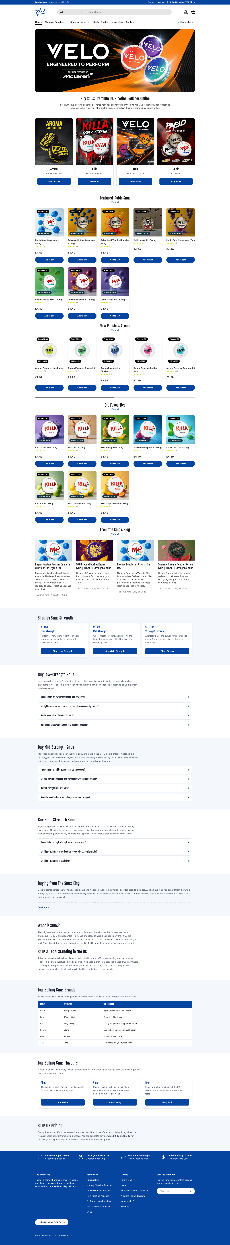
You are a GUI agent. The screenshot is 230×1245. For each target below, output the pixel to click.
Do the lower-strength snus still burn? (57, 715)
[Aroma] (54, 141)
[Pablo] (176, 141)
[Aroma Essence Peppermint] (180, 350)
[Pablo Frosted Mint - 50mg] (49, 281)
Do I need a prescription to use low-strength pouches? (64, 724)
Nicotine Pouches (54, 22)
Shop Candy (115, 1102)
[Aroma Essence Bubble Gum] (148, 350)
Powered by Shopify (60, 1235)
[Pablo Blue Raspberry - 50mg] (49, 222)
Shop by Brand (78, 22)
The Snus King (46, 1235)
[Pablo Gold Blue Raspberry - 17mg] (82, 222)
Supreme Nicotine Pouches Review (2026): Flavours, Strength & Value (175, 566)
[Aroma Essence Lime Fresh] (49, 350)
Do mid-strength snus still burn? (55, 788)
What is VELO (127, 1201)
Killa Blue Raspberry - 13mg (148, 447)
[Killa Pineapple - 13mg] (115, 429)
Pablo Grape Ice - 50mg (113, 299)
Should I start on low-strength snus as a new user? (63, 697)
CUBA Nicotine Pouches (99, 1201)
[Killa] (95, 141)
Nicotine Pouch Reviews (133, 1196)
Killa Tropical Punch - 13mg (114, 503)
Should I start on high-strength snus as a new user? (63, 842)
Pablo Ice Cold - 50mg (145, 240)
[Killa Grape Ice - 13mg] (49, 429)
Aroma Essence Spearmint (81, 368)
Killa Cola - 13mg (76, 447)
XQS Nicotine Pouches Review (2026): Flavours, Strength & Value (93, 566)
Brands (151, 2)
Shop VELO (135, 181)
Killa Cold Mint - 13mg (177, 447)
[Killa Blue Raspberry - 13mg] (148, 429)
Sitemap (125, 1206)
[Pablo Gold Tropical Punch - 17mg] (115, 222)
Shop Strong (167, 651)
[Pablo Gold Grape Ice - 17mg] (180, 222)
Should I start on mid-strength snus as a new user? (63, 769)
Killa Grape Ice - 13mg (46, 447)
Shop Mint (63, 1102)
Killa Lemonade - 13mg (79, 503)
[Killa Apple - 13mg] (49, 485)
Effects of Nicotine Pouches (134, 1190)
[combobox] (114, 12)
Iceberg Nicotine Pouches (99, 1185)
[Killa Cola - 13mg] (82, 429)
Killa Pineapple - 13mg (112, 447)
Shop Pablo (176, 181)
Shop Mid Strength (115, 651)
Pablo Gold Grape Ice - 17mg (180, 240)
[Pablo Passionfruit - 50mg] (82, 281)
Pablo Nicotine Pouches (98, 1190)
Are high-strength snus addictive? (55, 860)
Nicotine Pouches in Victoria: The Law (133, 566)
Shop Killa (95, 181)
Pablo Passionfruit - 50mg (81, 299)
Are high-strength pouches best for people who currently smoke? (69, 851)
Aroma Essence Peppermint (180, 368)
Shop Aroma (54, 181)
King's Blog (117, 22)
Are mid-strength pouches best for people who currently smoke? (69, 779)
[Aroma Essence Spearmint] (82, 350)
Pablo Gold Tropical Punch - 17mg (115, 242)
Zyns (89, 1212)
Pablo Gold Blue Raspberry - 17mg (81, 242)
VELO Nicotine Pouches (98, 1206)
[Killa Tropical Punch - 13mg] (115, 485)
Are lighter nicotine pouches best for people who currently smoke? (69, 706)
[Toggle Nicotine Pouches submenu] (66, 22)
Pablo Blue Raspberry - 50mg (47, 242)
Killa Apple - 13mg (44, 503)
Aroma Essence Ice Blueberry (110, 370)
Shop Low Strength (63, 651)
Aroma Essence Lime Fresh (49, 368)
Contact (162, 2)
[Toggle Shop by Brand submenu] (88, 22)
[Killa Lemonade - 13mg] (82, 485)
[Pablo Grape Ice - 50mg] (115, 281)
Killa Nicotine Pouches (98, 1196)
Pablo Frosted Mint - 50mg (49, 299)
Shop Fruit (167, 1102)
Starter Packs (100, 22)
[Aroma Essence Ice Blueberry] (115, 350)
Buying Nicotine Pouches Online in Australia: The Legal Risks (52, 566)
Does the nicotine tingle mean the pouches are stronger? (65, 797)
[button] (193, 12)
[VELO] (135, 141)
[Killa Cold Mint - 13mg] (180, 429)
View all (115, 202)
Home (38, 22)
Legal (123, 1185)
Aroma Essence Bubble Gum (145, 370)
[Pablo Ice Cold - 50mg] (148, 222)
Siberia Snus (93, 1180)
